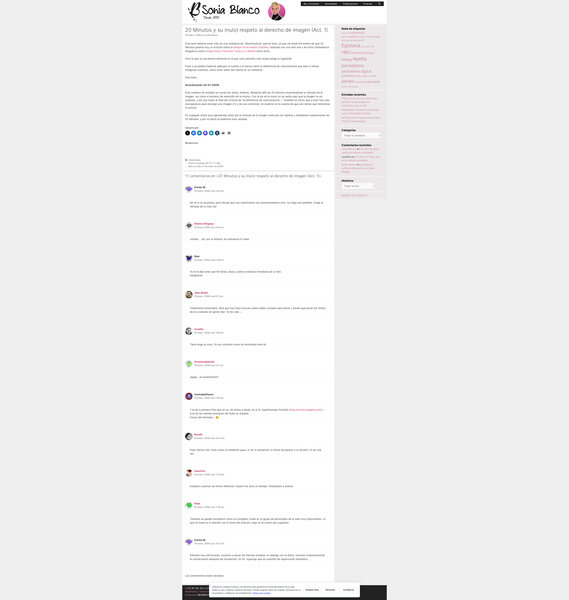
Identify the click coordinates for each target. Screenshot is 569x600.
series (348, 81)
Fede (197, 503)
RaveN (198, 434)
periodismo (353, 65)
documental (347, 40)
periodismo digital (356, 71)
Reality (358, 76)
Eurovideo (365, 46)
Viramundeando (204, 361)
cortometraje (373, 36)
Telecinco (360, 82)
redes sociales (369, 76)
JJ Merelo (250, 51)
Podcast (368, 3)
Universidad (353, 86)
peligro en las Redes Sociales (251, 47)
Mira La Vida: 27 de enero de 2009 (205, 166)
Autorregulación (350, 36)
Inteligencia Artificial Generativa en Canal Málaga (358, 168)
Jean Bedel (201, 292)
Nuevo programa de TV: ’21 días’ (204, 163)
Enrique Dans (213, 51)
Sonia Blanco (349, 148)
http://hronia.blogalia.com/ (306, 409)
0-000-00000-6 (358, 195)
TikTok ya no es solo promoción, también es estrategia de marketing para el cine (360, 102)
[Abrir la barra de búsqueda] (379, 3)
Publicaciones (350, 3)
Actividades (331, 3)
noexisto (199, 470)
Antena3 (345, 33)
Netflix (360, 59)
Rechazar (330, 589)
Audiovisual (356, 32)
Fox (372, 46)
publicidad (348, 75)
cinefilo (198, 329)
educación (359, 40)
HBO (346, 52)
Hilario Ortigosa (204, 223)
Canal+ (362, 37)
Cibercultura (194, 160)
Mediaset (369, 53)
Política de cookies (261, 593)
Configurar (348, 589)
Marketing (357, 52)
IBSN (344, 195)
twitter (344, 86)
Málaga (347, 59)
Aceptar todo (312, 589)
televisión (373, 82)
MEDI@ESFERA (205, 594)
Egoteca (351, 45)
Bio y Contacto (311, 3)
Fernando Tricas (231, 51)
